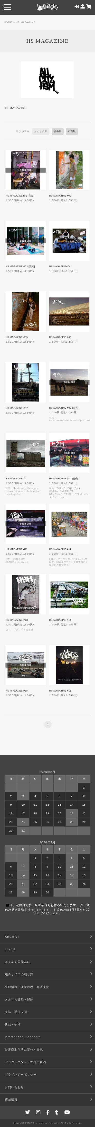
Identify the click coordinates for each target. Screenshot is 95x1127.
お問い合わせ (14, 1087)
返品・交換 (13, 1024)
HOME (8, 22)
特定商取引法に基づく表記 (24, 1049)
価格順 (58, 131)
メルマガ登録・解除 (19, 999)
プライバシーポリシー (21, 1074)
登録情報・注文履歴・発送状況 (27, 987)
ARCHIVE (12, 937)
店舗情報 (11, 1099)
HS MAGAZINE (26, 22)
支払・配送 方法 (16, 1012)
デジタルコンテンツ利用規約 (25, 1062)
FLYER (10, 949)
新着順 (72, 131)
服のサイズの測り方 (19, 974)
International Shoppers (22, 1037)
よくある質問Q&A (18, 962)
